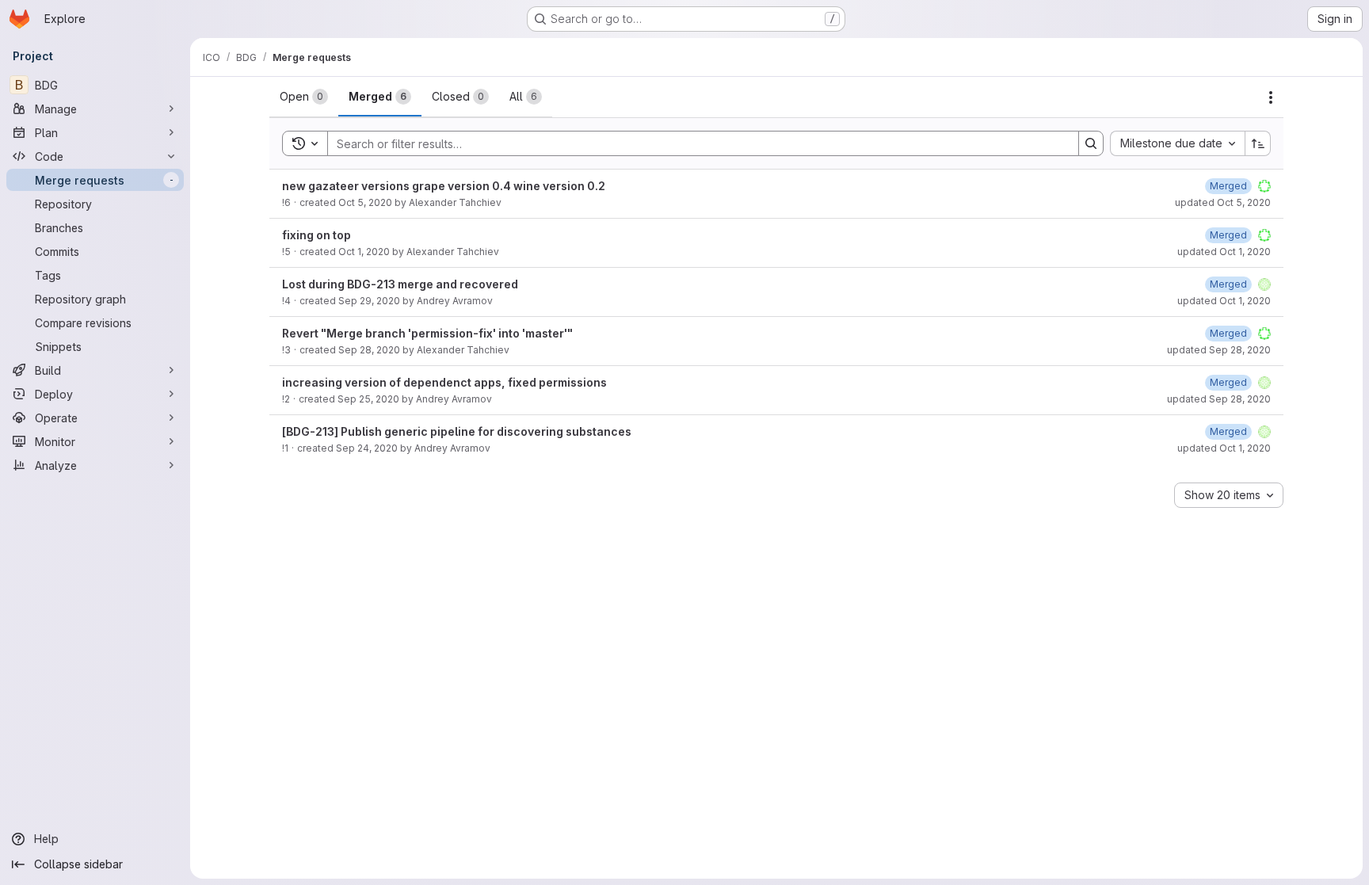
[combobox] (1177, 143)
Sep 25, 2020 (368, 399)
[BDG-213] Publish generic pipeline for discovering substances (456, 431)
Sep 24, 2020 (367, 448)
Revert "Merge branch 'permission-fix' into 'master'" (427, 333)
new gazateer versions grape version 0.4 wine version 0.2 (443, 186)
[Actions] (1270, 97)
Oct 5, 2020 (365, 202)
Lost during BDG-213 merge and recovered (400, 284)
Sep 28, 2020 (369, 350)
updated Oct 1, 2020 (1224, 251)
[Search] (1091, 143)
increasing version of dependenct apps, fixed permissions (444, 382)
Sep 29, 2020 (369, 301)
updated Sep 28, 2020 (1219, 350)
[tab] (303, 96)
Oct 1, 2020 (364, 251)
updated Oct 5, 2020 (1223, 202)
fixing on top (316, 235)
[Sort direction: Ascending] (1258, 143)
